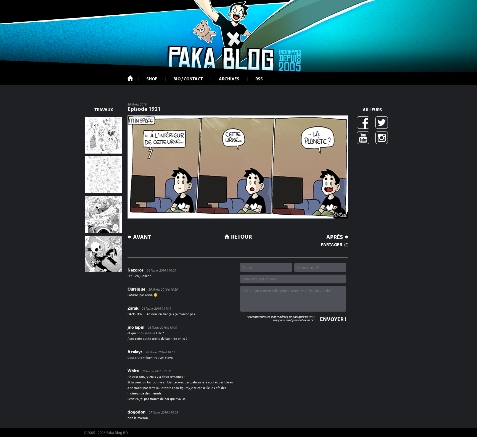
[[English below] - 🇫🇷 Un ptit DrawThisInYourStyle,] (103, 254)
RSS (259, 78)
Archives (229, 78)
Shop (151, 78)
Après (334, 236)
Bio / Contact (188, 78)
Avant (142, 236)
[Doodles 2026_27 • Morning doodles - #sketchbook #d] (103, 135)
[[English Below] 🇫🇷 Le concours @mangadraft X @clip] (103, 214)
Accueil (130, 78)
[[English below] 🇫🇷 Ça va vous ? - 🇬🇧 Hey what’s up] (103, 174)
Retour (241, 236)
